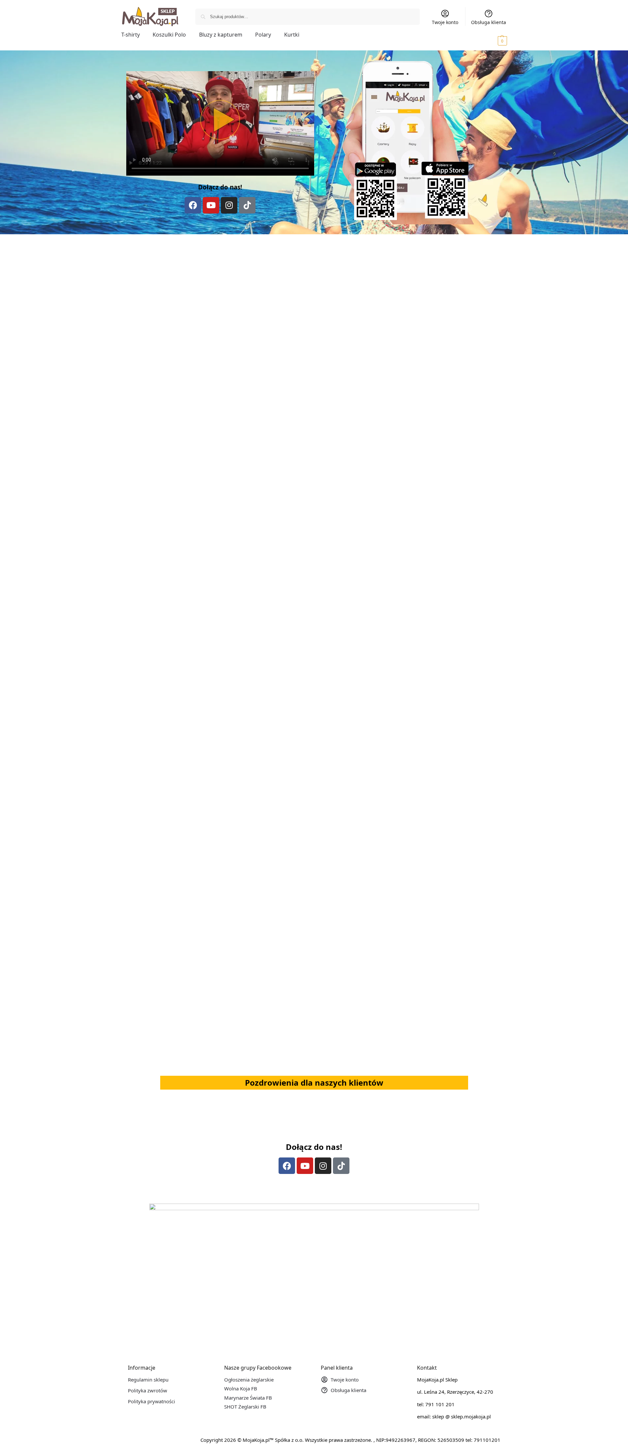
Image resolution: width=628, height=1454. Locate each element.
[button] (493, 40)
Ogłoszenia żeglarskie (249, 1379)
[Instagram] (229, 205)
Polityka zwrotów (147, 1390)
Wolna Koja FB (240, 1388)
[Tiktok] (247, 205)
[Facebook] (193, 205)
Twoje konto (445, 22)
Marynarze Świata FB (248, 1397)
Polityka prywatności (151, 1401)
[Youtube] (211, 205)
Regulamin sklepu (148, 1379)
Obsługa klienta (488, 22)
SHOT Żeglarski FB (245, 1406)
